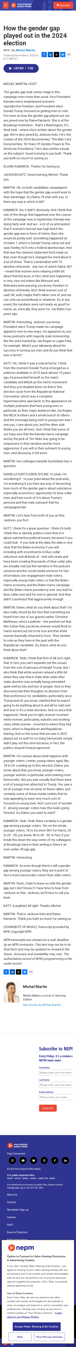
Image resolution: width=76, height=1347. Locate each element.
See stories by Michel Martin (42, 1005)
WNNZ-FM (43, 1178)
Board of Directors (17, 1232)
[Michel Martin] (11, 992)
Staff (10, 1225)
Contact (11, 1202)
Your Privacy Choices (49, 1336)
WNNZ (25, 1178)
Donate (65, 5)
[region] (38, 1292)
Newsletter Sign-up (17, 1210)
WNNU (33, 1178)
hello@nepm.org (15, 1188)
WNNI (52, 1178)
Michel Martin (25, 50)
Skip (20, 1336)
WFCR (18, 1178)
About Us (12, 1194)
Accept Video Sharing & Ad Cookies (37, 1326)
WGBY (10, 1178)
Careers (11, 1217)
